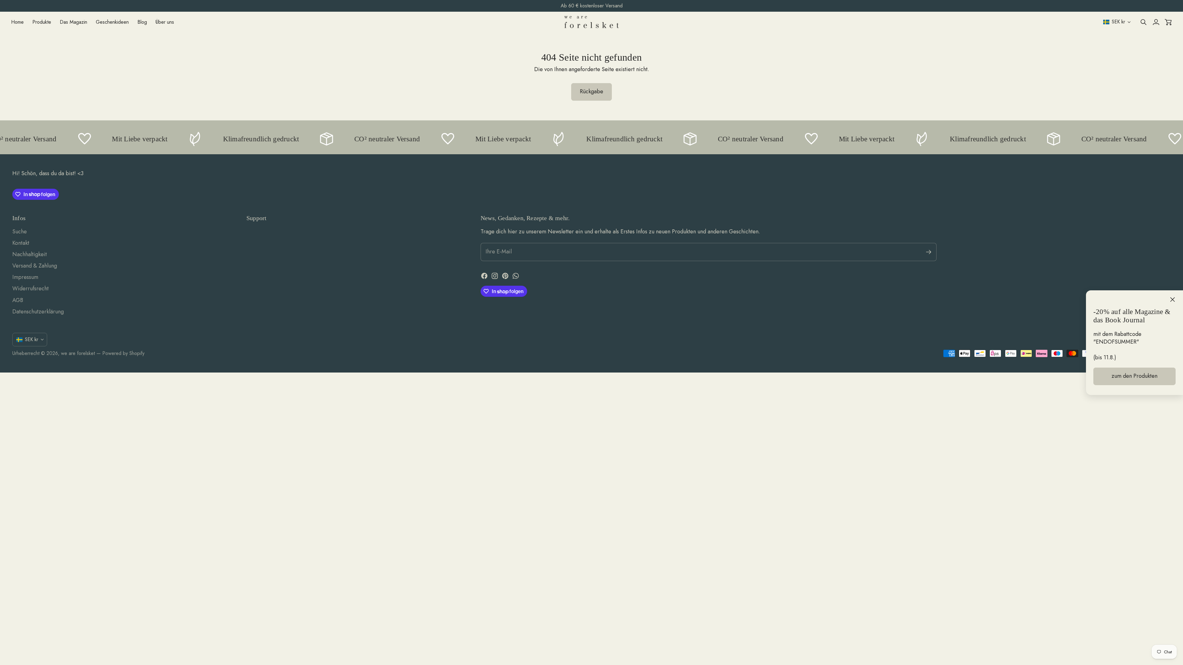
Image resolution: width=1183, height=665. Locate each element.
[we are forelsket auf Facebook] (484, 276)
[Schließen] (1172, 299)
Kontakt (20, 243)
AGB (17, 300)
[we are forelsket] (591, 22)
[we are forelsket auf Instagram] (494, 276)
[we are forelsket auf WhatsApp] (515, 276)
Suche (19, 232)
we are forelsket (78, 353)
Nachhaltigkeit (29, 254)
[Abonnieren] (929, 252)
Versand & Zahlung (34, 266)
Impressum (25, 277)
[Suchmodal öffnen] (1143, 22)
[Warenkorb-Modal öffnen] (1168, 22)
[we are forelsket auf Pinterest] (505, 276)
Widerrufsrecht (30, 288)
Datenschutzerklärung (38, 312)
